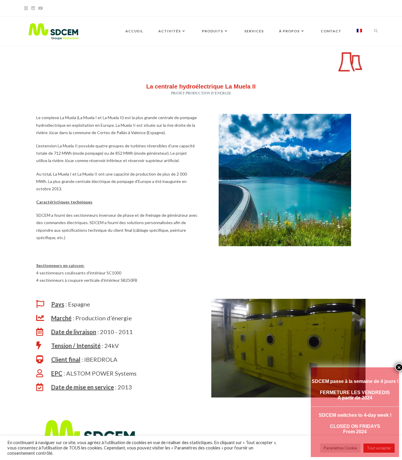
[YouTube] (40, 8)
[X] (26, 8)
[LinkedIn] (32, 8)
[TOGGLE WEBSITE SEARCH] (376, 31)
